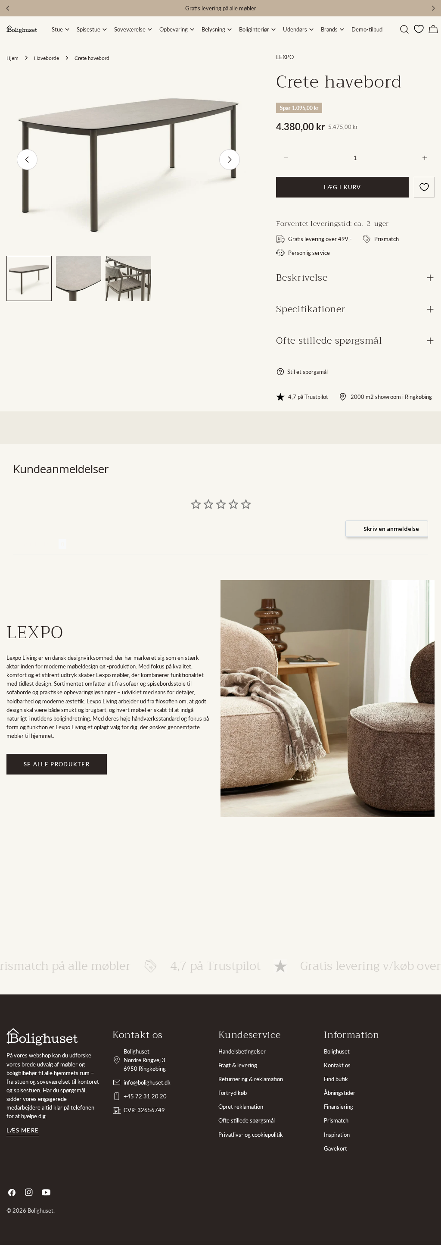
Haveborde (46, 58)
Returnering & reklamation (250, 1079)
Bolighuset (337, 1051)
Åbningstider (339, 1092)
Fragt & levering (237, 1065)
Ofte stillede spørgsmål (246, 1120)
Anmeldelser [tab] (35, 544)
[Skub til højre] (229, 159)
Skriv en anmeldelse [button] (391, 529)
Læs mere (22, 1130)
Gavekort (335, 1148)
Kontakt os (337, 1065)
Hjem (12, 58)
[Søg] (404, 29)
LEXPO (285, 56)
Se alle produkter (57, 764)
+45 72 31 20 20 (145, 1096)
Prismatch (336, 1120)
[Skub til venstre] (27, 159)
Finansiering (338, 1106)
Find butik (336, 1079)
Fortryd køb (232, 1092)
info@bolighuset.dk (147, 1082)
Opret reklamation (240, 1106)
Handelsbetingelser (242, 1051)
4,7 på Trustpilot (308, 396)
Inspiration (337, 1134)
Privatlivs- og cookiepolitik (250, 1134)
